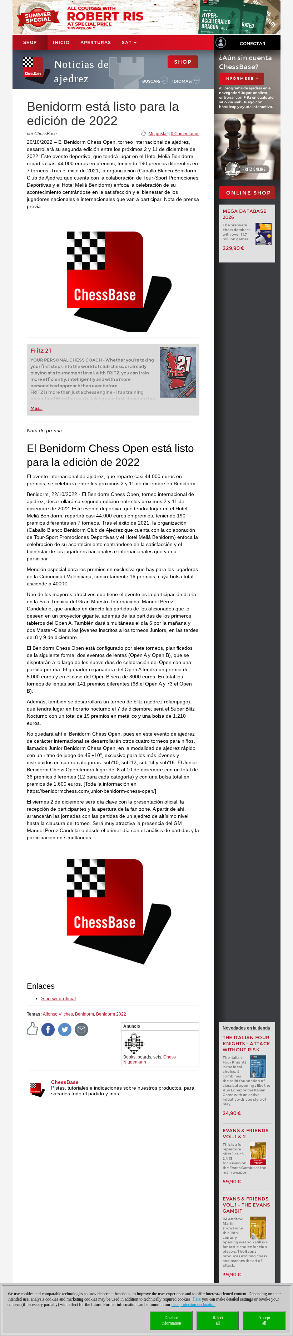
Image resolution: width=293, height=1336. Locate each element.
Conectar (252, 43)
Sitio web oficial (58, 998)
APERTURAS (95, 42)
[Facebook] (48, 1029)
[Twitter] (65, 1029)
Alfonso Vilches (58, 1014)
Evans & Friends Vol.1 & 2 (246, 1134)
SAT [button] (127, 42)
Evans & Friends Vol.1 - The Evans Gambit (246, 1205)
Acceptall (264, 1320)
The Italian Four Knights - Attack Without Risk (246, 1044)
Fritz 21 (40, 350)
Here (197, 1299)
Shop (30, 42)
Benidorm (84, 1014)
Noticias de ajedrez (81, 71)
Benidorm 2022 (111, 1014)
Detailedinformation (171, 1320)
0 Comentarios (185, 133)
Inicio (61, 42)
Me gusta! (158, 133)
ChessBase (65, 1082)
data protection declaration (193, 1304)
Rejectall (218, 1320)
